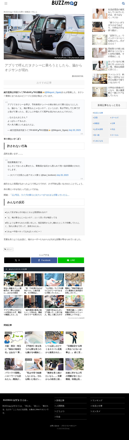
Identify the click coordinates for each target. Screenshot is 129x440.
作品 (113, 129)
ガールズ (115, 118)
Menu (6, 3)
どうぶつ (60, 411)
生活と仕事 (98, 113)
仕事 (113, 123)
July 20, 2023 (75, 130)
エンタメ (96, 411)
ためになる (98, 141)
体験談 (96, 123)
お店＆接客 (98, 129)
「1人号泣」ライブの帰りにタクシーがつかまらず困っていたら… (39, 195)
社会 (58, 417)
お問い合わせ (54, 426)
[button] (8, 400)
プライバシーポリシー (68, 426)
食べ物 (96, 135)
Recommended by (73, 318)
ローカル (115, 135)
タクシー (9, 249)
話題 (96, 118)
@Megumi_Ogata (53, 92)
